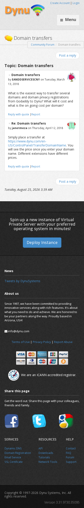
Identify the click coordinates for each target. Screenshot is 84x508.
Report (35, 114)
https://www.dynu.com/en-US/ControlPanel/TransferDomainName (37, 143)
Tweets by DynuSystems (22, 281)
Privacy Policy (42, 342)
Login (76, 3)
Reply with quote (18, 114)
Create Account (60, 3)
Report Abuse (63, 342)
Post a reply (67, 55)
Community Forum (42, 45)
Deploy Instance (42, 242)
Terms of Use (21, 342)
